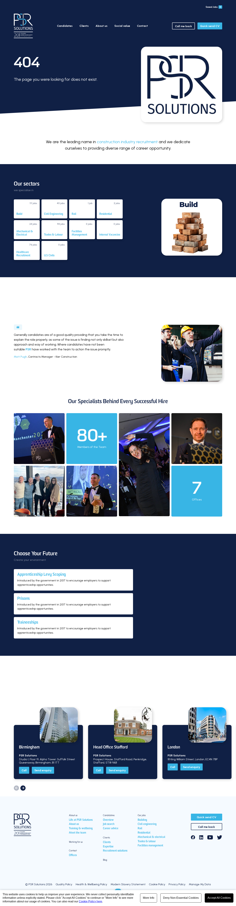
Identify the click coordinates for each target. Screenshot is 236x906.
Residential (144, 832)
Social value (122, 25)
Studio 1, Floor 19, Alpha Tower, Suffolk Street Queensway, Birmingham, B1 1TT (47, 761)
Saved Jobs (213, 7)
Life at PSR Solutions (81, 820)
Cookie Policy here (90, 901)
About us (101, 25)
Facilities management (150, 845)
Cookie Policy (157, 884)
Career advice (110, 828)
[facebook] (193, 837)
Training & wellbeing (81, 828)
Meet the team (77, 832)
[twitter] (219, 837)
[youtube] (210, 837)
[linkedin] (201, 837)
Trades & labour (147, 841)
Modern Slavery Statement (128, 884)
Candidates (65, 25)
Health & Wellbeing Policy (91, 884)
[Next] (23, 788)
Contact (142, 25)
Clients (84, 25)
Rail (140, 828)
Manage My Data (200, 884)
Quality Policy (64, 884)
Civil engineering (147, 824)
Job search (108, 824)
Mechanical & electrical (151, 837)
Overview (108, 820)
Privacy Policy (177, 884)
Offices (73, 855)
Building (142, 820)
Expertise (108, 846)
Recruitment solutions (115, 850)
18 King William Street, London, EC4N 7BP (193, 759)
